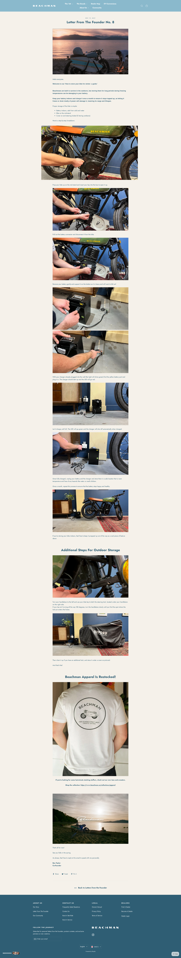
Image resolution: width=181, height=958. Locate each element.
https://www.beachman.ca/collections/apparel (98, 785)
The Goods (81, 4)
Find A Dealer (125, 907)
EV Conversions (110, 4)
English (82, 946)
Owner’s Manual (97, 907)
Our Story (36, 907)
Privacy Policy (96, 911)
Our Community (38, 915)
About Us (83, 7)
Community (97, 7)
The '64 (68, 4)
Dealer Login (125, 916)
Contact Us (66, 911)
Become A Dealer (127, 911)
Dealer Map (95, 4)
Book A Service (67, 920)
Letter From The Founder (40, 911)
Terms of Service (97, 915)
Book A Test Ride (68, 915)
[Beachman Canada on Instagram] (93, 934)
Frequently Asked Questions (71, 907)
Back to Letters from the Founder (92, 887)
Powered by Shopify (90, 951)
